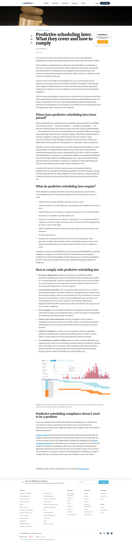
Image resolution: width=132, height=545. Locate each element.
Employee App (23, 507)
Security (86, 509)
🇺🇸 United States (24, 536)
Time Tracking (47, 501)
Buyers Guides (88, 514)
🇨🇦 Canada (32, 536)
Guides (86, 496)
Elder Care (70, 509)
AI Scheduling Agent (25, 496)
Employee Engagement (49, 507)
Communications (24, 515)
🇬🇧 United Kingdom (41, 536)
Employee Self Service (49, 499)
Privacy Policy (104, 510)
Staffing (69, 506)
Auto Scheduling (24, 518)
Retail (68, 503)
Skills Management (48, 496)
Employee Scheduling (25, 493)
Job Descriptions (88, 512)
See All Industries (71, 514)
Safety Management (25, 523)
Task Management (48, 512)
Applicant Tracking (48, 523)
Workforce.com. (83, 469)
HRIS (44, 510)
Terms (102, 512)
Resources (74, 3)
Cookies (103, 507)
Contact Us (104, 496)
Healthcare (70, 498)
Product (46, 3)
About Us (103, 493)
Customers (65, 3)
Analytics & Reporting (49, 515)
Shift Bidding (23, 521)
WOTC (45, 521)
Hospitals (69, 512)
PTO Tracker (46, 518)
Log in (97, 3)
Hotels (69, 500)
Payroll (21, 504)
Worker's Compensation (26, 526)
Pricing (83, 3)
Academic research (43, 435)
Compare (86, 501)
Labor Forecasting (24, 501)
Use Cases (55, 3)
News (102, 499)
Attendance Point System (26, 510)
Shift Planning (47, 493)
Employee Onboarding (26, 512)
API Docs (86, 499)
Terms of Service (50, 539)
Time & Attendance (25, 499)
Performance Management (50, 504)
